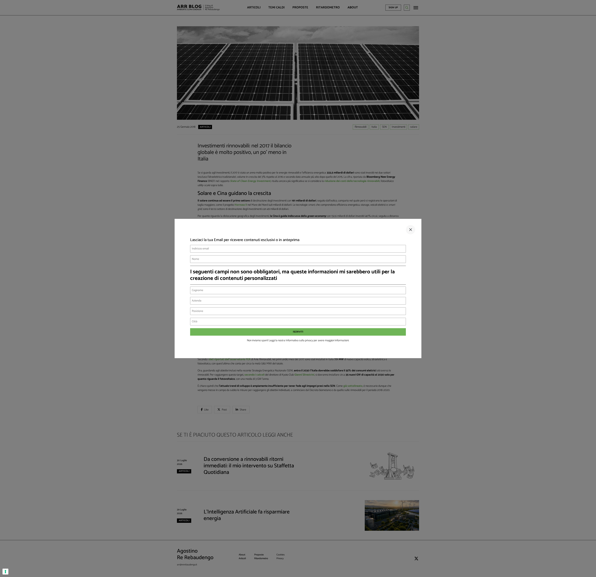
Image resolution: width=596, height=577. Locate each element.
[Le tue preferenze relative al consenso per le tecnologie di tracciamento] (5, 572)
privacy (309, 340)
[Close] (410, 229)
